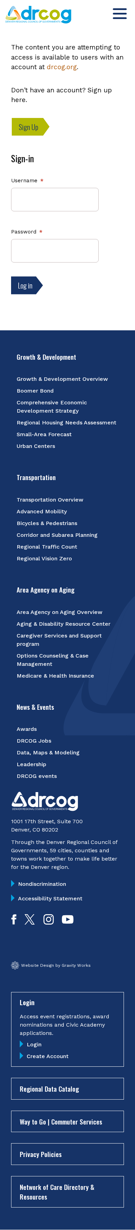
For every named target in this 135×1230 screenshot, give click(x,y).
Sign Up (28, 126)
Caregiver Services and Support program (59, 639)
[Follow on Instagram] (49, 922)
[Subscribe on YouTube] (68, 922)
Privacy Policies (41, 1154)
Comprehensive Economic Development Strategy (52, 406)
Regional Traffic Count (47, 546)
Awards (27, 729)
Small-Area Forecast (44, 434)
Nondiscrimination (42, 884)
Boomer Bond (35, 390)
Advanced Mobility (42, 511)
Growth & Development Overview (62, 379)
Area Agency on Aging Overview (59, 612)
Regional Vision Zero (44, 558)
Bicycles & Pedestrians (47, 523)
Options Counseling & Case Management (53, 659)
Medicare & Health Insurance (55, 675)
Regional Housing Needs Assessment (66, 422)
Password (23, 232)
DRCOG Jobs (34, 740)
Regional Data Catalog (49, 1088)
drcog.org (62, 67)
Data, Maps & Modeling (48, 752)
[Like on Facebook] (14, 922)
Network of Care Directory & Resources (57, 1192)
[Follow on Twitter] (30, 922)
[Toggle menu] (120, 13)
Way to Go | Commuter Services (61, 1121)
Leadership (31, 764)
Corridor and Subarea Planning (57, 535)
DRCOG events (37, 776)
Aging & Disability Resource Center (63, 624)
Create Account (48, 1056)
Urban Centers (36, 446)
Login (34, 1044)
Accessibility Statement (50, 898)
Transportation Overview (50, 499)
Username (24, 180)
